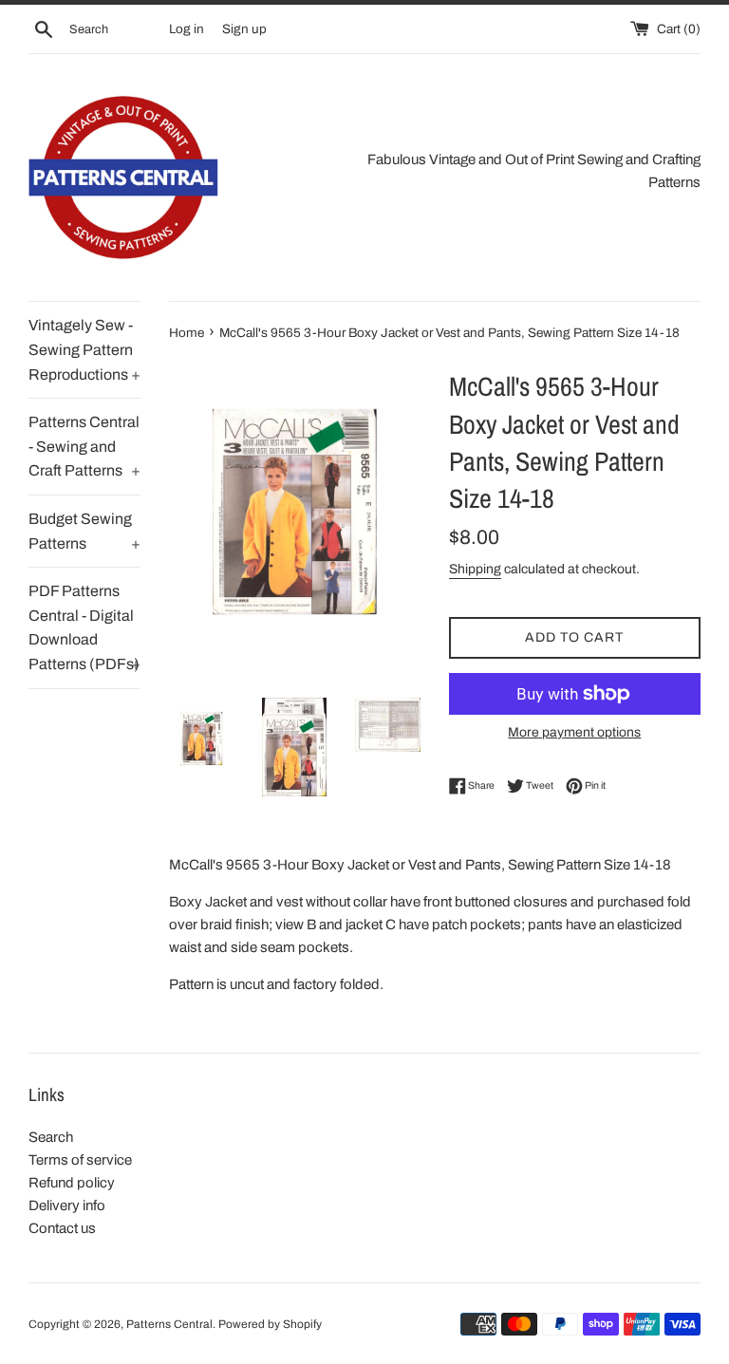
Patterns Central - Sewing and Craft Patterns (84, 446)
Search (50, 1137)
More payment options (574, 732)
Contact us (62, 1228)
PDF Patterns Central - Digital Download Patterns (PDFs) (84, 627)
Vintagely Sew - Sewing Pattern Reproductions (84, 349)
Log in (186, 29)
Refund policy (71, 1182)
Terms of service (80, 1160)
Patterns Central (169, 1324)
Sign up (244, 29)
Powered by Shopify (270, 1324)
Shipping (475, 569)
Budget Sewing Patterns (84, 531)
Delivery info (66, 1205)
